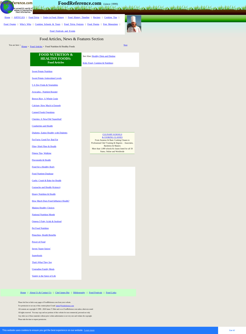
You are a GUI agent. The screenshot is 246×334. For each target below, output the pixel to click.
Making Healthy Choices (43, 208)
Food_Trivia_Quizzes (74, 24)
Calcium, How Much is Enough (46, 105)
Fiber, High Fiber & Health (44, 146)
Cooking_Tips (110, 17)
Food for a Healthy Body (43, 167)
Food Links (111, 292)
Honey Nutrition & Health (44, 194)
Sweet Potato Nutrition (42, 71)
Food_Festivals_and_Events (62, 31)
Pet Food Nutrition (40, 228)
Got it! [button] (232, 330)
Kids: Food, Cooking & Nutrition (98, 63)
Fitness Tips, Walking (41, 153)
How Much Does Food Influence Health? (50, 201)
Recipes (96, 17)
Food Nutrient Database (42, 173)
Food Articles (36, 46)
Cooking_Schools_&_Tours (47, 24)
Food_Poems (93, 24)
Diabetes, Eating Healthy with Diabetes (49, 133)
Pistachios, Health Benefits (44, 235)
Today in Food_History (53, 17)
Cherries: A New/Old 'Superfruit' (47, 119)
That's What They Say (42, 262)
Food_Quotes (10, 24)
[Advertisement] (12, 95)
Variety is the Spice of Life (44, 276)
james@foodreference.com (65, 306)
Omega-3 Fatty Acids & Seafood (47, 221)
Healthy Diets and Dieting (103, 56)
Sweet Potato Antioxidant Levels (47, 78)
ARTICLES (19, 17)
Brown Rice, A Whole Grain (45, 98)
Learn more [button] (89, 330)
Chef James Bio (62, 292)
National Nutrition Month (43, 214)
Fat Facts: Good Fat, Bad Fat (45, 139)
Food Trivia (34, 17)
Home (24, 46)
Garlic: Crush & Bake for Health (46, 180)
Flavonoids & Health (41, 160)
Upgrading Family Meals (43, 269)
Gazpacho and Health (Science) (46, 187)
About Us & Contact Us (40, 292)
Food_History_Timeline (78, 17)
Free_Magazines (110, 24)
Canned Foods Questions (43, 112)
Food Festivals (95, 292)
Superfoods (37, 255)
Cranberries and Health (42, 126)
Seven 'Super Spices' (41, 248)
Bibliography (79, 292)
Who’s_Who (25, 24)
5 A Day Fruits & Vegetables (45, 85)
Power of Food (38, 242)
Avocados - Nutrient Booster (45, 92)
